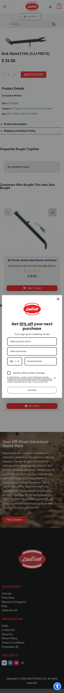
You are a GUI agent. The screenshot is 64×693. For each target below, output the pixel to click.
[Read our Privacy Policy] (55, 378)
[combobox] (14, 361)
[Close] (58, 299)
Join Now (32, 390)
